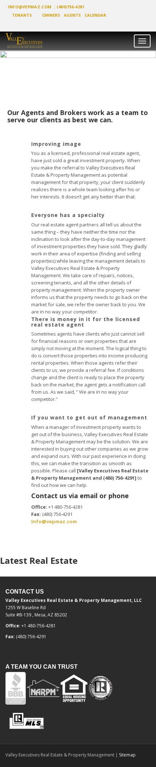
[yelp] (19, 24)
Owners (51, 15)
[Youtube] (32, 24)
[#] (38, 41)
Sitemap (127, 755)
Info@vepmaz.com (30, 6)
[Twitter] (12, 24)
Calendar (95, 15)
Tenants (22, 15)
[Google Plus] (25, 24)
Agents (72, 15)
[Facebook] (5, 24)
